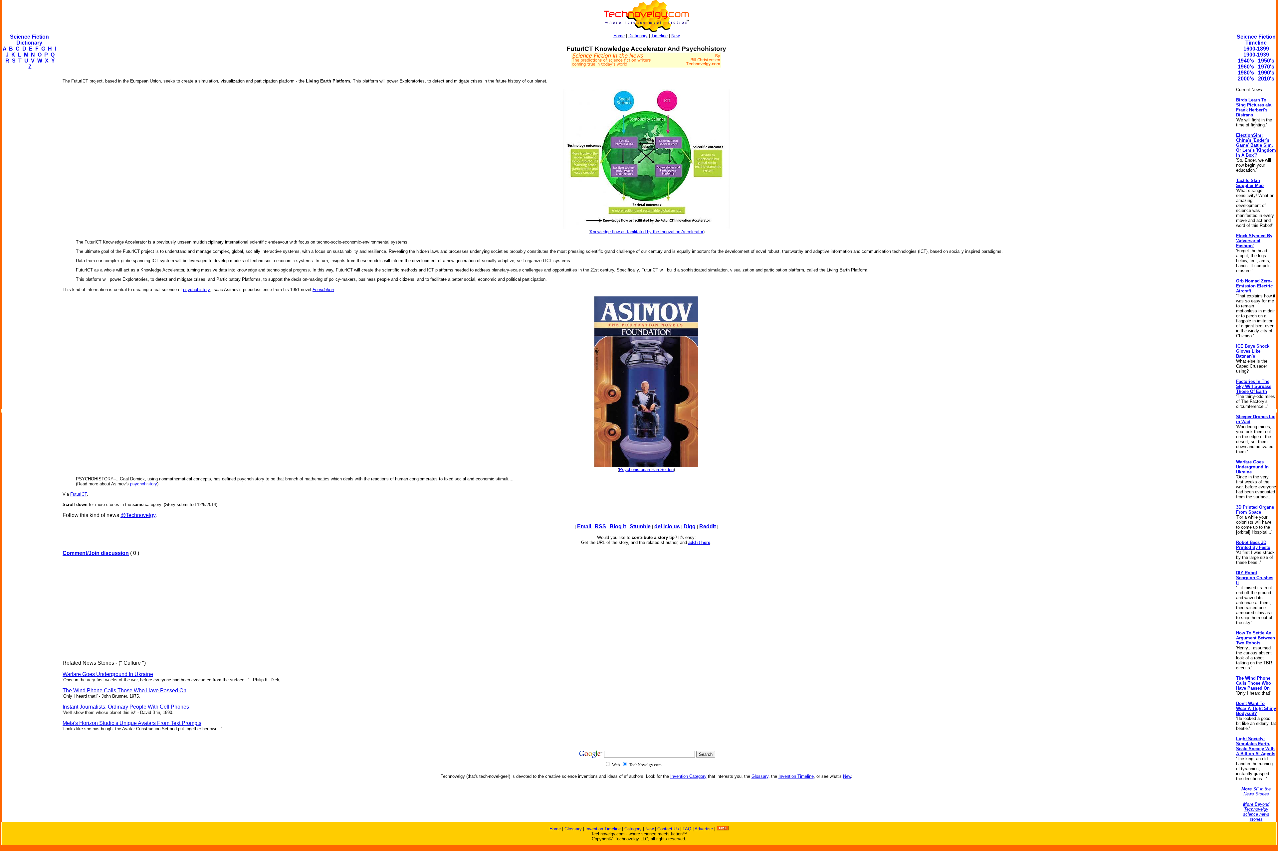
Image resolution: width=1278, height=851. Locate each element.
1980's (1246, 73)
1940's (1246, 61)
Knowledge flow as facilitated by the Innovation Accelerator (646, 231)
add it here (699, 542)
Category (633, 828)
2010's (1266, 79)
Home (619, 35)
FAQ (687, 828)
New (675, 35)
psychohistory (196, 289)
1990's (1266, 73)
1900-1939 (1256, 55)
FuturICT (78, 494)
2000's (1246, 79)
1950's (1266, 61)
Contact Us (668, 828)
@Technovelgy (137, 515)
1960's (1246, 67)
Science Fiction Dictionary (29, 40)
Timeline (659, 35)
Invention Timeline (796, 776)
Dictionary (638, 35)
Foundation (323, 289)
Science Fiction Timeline (1256, 40)
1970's (1266, 67)
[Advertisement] (28, 175)
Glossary (759, 776)
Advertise (704, 828)
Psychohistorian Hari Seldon (646, 469)
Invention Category (688, 776)
